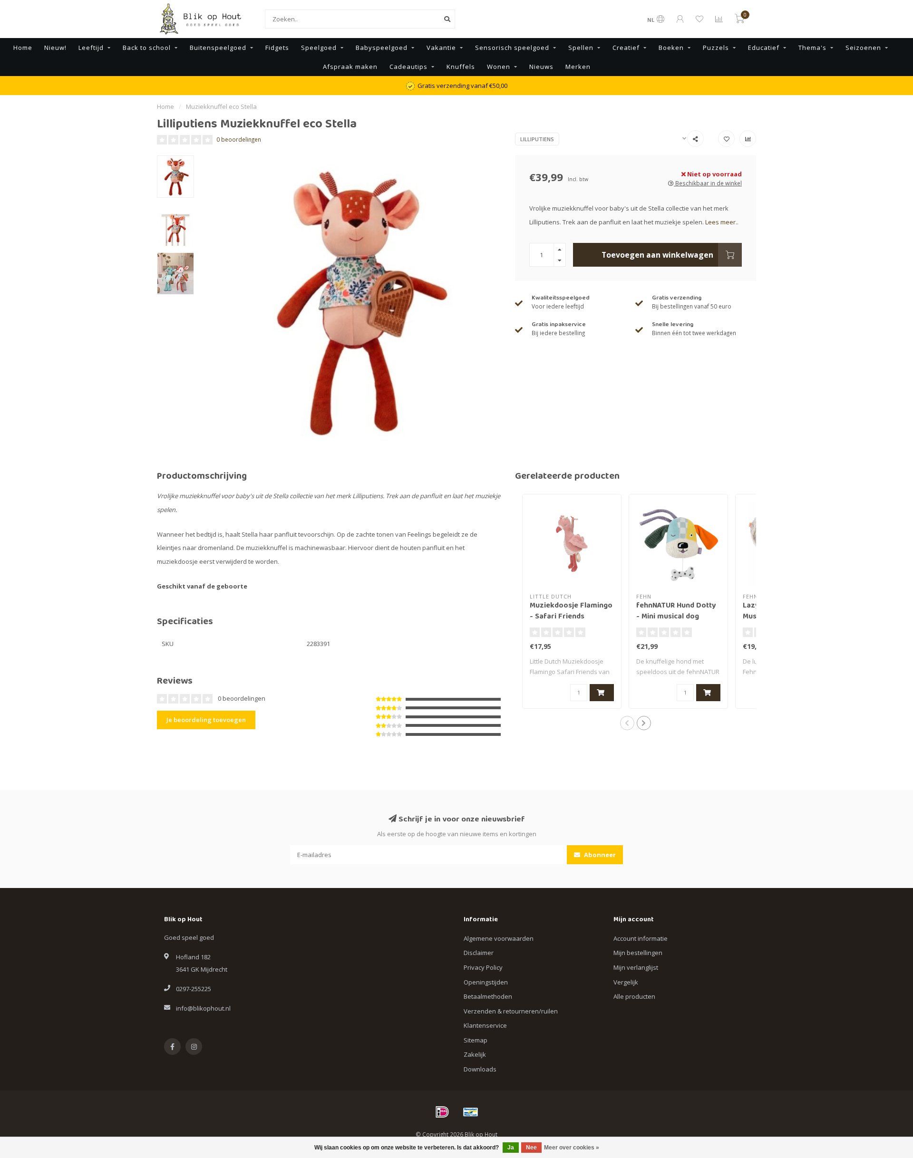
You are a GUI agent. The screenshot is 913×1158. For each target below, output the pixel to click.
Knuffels (461, 66)
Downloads (480, 1069)
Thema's (812, 47)
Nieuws (541, 66)
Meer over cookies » (571, 1147)
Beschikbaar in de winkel (708, 183)
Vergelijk (625, 982)
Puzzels (716, 47)
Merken (578, 66)
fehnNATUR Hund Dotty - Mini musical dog (676, 611)
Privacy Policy (483, 967)
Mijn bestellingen (637, 952)
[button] (627, 723)
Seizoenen (863, 47)
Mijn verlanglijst (635, 967)
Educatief (763, 47)
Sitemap (475, 1040)
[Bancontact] (471, 1112)
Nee (531, 1147)
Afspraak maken (350, 66)
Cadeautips (408, 66)
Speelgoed (319, 47)
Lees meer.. (721, 222)
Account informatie (640, 938)
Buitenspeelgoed (218, 47)
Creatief (626, 47)
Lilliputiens (537, 139)
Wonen (498, 66)
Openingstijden (486, 982)
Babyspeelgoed (382, 47)
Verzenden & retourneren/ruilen (511, 1011)
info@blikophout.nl (203, 1008)
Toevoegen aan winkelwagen (657, 255)
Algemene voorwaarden (499, 938)
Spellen (580, 47)
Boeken (671, 47)
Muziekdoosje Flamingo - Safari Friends (571, 611)
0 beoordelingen (238, 139)
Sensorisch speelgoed (512, 47)
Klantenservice (485, 1025)
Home (22, 47)
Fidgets (277, 47)
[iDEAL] (442, 1112)
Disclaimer (479, 952)
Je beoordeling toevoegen (206, 719)
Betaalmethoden (488, 996)
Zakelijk (475, 1054)
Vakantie (441, 47)
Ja (510, 1147)
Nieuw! (55, 47)
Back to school (147, 47)
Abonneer (599, 854)
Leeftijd (91, 47)
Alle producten (634, 996)
